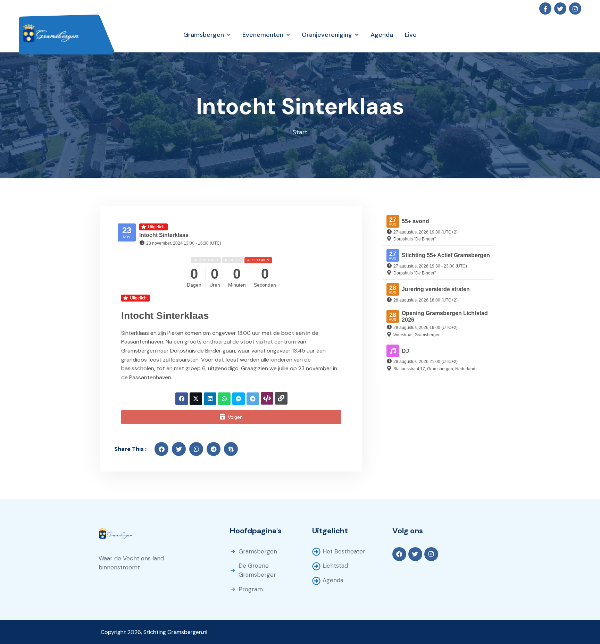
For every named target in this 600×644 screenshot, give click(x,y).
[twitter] (179, 449)
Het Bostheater (344, 551)
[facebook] (161, 449)
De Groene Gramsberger (257, 570)
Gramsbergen (258, 551)
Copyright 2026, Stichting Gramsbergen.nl (154, 632)
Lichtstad (335, 565)
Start (300, 132)
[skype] (231, 449)
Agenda (333, 580)
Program (251, 589)
